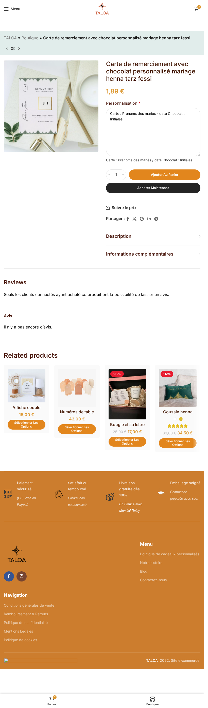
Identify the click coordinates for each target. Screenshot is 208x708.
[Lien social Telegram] (156, 219)
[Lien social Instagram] (21, 576)
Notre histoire (151, 562)
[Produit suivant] (19, 48)
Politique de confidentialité (26, 622)
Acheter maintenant (153, 188)
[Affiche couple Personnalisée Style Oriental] (26, 385)
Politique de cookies (20, 640)
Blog (143, 571)
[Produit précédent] (7, 48)
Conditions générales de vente (29, 605)
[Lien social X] (134, 219)
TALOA (10, 37)
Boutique (30, 37)
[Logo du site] (102, 8)
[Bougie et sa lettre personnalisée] (127, 394)
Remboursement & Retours (26, 614)
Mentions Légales (18, 631)
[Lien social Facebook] (128, 219)
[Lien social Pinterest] (142, 219)
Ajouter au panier (164, 174)
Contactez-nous (153, 580)
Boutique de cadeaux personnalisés (169, 554)
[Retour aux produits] (13, 48)
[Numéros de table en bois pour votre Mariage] (77, 388)
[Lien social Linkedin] (149, 219)
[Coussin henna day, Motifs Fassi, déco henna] (178, 388)
